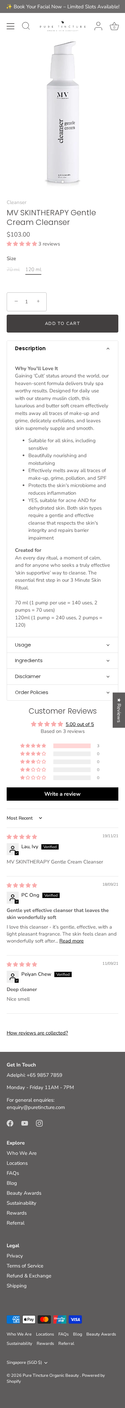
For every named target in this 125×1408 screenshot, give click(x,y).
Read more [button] (71, 941)
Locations (17, 1163)
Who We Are (22, 1153)
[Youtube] (24, 1123)
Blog (12, 1183)
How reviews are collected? (37, 1033)
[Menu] (10, 26)
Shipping (17, 1285)
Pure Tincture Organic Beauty (51, 1375)
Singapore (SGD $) (24, 1362)
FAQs (13, 1173)
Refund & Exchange (29, 1275)
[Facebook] (10, 1123)
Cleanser (16, 202)
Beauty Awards (24, 1193)
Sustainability (21, 1203)
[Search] (26, 27)
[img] (22, 837)
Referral (15, 1223)
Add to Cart (62, 324)
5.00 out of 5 (80, 724)
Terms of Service (25, 1265)
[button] (22, 244)
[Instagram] (39, 1123)
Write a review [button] (62, 794)
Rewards (17, 1213)
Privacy (15, 1256)
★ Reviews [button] (119, 710)
